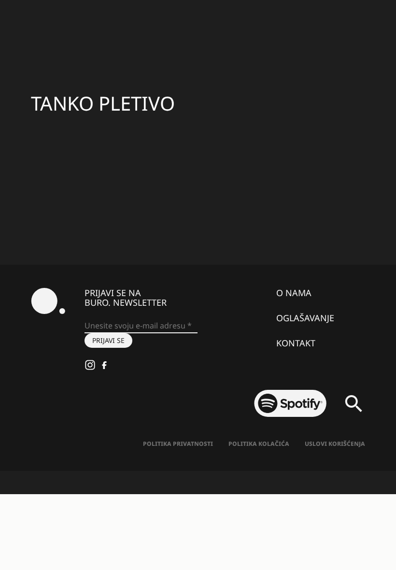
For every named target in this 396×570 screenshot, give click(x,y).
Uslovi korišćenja (335, 444)
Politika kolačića (258, 444)
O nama (293, 293)
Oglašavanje (305, 318)
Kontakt (295, 343)
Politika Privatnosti (178, 444)
